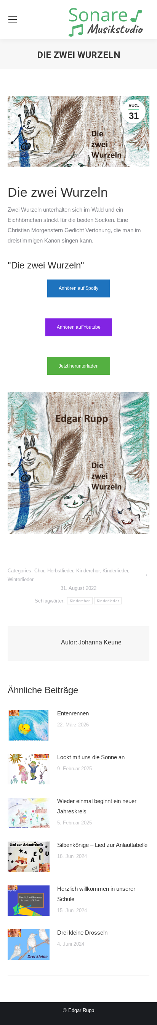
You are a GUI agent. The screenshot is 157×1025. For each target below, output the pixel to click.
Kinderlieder (115, 571)
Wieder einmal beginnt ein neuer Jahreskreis (96, 806)
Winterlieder (21, 579)
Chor (39, 571)
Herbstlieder (60, 571)
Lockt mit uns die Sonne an (91, 757)
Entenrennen (73, 713)
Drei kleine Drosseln (82, 932)
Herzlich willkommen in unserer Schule (96, 893)
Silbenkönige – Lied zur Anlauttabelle (102, 845)
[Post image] (29, 725)
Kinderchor (87, 571)
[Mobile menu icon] (13, 19)
